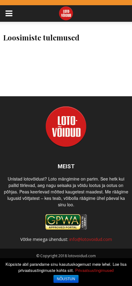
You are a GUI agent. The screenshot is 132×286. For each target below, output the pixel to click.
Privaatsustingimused (94, 270)
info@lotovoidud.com (90, 239)
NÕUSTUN (66, 279)
